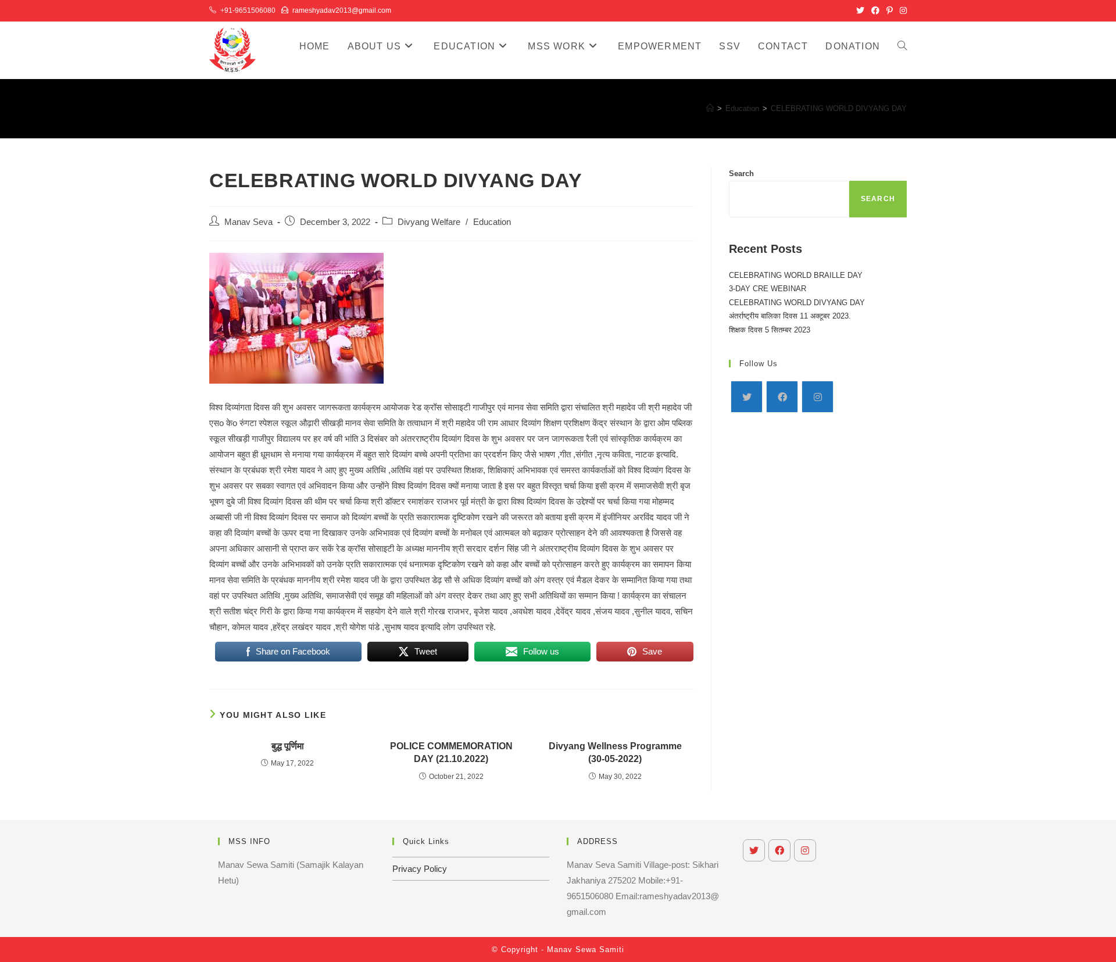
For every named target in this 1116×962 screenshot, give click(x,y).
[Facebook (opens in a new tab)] (875, 10)
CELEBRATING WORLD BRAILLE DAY (796, 275)
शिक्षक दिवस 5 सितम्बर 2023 (769, 330)
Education (492, 222)
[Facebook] (782, 397)
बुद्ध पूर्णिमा (287, 746)
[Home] (710, 108)
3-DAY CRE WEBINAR (767, 288)
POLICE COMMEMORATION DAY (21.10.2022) (451, 752)
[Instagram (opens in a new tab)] (901, 10)
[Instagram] (818, 397)
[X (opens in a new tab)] (860, 10)
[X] (747, 397)
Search (741, 173)
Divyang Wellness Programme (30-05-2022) (615, 752)
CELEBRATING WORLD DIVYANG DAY (839, 108)
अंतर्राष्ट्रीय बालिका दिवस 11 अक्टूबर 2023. (790, 316)
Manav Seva (248, 222)
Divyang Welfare (429, 222)
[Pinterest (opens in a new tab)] (889, 10)
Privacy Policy (419, 869)
